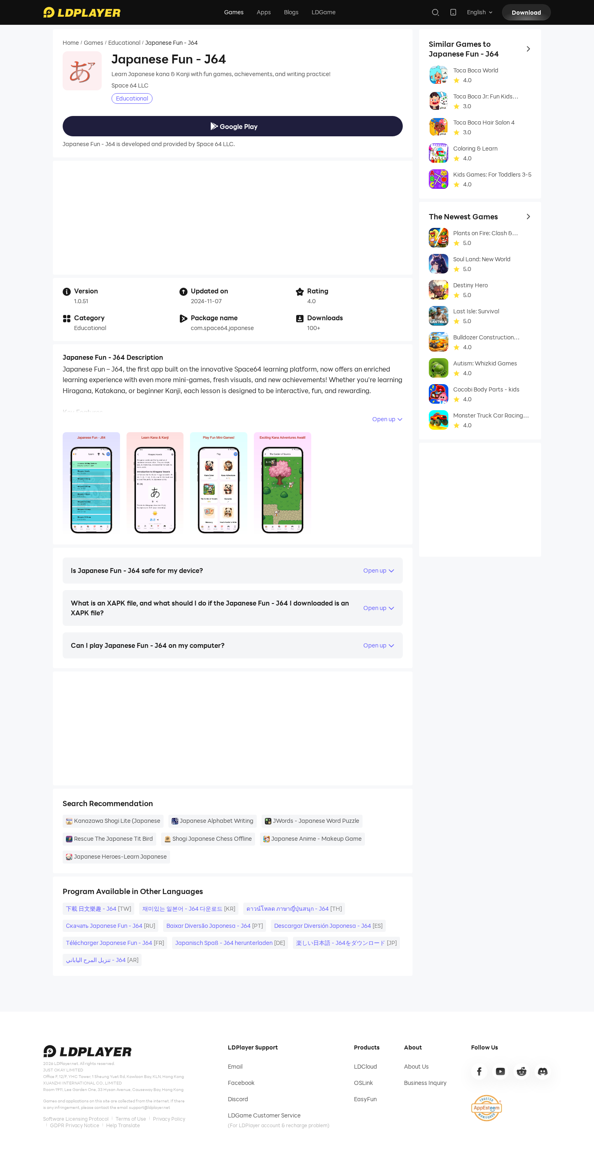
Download (526, 12)
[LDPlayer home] (81, 12)
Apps (264, 12)
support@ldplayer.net (149, 1107)
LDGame (324, 12)
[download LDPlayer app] (453, 12)
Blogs (291, 12)
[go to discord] (543, 1071)
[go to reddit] (521, 1071)
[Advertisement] (233, 218)
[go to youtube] (500, 1071)
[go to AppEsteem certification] (486, 1108)
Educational (124, 42)
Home (71, 42)
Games (234, 12)
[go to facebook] (479, 1071)
